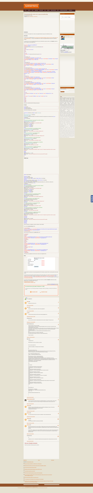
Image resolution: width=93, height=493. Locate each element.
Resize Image (70, 119)
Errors (61, 100)
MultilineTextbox (69, 115)
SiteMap (72, 120)
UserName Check (72, 121)
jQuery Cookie (67, 116)
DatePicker (73, 102)
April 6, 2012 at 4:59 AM (30, 305)
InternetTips (65, 107)
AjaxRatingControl (67, 126)
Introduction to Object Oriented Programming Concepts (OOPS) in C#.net (33, 469)
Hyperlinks (64, 130)
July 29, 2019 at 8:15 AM (30, 441)
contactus (61, 135)
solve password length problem (28, 277)
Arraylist (61, 127)
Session (71, 132)
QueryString (65, 119)
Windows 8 (64, 122)
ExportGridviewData (63, 105)
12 (58, 436)
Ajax (32, 10)
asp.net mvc (65, 99)
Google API (72, 101)
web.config (73, 108)
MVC (58, 10)
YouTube (73, 109)
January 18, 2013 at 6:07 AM (30, 337)
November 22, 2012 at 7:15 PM (31, 316)
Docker (63, 129)
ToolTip (71, 107)
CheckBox (69, 104)
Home (25, 10)
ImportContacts (69, 130)
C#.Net (68, 97)
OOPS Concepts (53, 10)
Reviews (73, 119)
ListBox (66, 115)
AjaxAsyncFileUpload (64, 110)
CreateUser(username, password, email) (29, 282)
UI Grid (61, 116)
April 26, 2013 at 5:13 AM (30, 397)
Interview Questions (63, 10)
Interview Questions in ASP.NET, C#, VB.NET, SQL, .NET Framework (33, 463)
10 (58, 419)
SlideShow (68, 107)
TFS (63, 133)
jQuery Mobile (64, 136)
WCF (61, 108)
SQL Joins (70, 108)
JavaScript (41, 10)
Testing (69, 133)
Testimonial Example (66, 133)
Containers (65, 128)
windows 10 (65, 123)
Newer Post (25, 460)
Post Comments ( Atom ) (30, 461)
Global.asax (68, 113)
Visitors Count (61, 122)
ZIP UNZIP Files (64, 116)
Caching (69, 127)
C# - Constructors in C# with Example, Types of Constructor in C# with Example (34, 479)
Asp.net (28, 16)
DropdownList (62, 101)
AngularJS (65, 101)
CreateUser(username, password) (28, 281)
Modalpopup (72, 103)
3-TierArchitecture (69, 123)
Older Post (52, 460)
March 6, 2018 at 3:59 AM (30, 433)
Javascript (68, 98)
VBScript (65, 134)
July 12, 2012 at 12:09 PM (30, 310)
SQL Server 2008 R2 (65, 120)
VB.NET (73, 97)
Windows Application (64, 103)
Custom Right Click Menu (70, 128)
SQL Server (72, 98)
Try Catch (63, 134)
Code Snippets (63, 98)
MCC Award (73, 130)
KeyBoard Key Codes (62, 115)
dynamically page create (67, 135)
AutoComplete (62, 102)
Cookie (70, 110)
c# (68, 99)
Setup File (73, 132)
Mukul (28, 301)
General (70, 97)
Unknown (28, 405)
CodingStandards (62, 128)
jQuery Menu (64, 114)
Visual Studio (73, 107)
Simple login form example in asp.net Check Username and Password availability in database (35, 465)
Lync (71, 130)
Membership (35, 16)
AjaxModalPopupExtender (69, 106)
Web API (70, 109)
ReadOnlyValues (64, 132)
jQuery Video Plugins (68, 136)
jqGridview (72, 136)
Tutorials (70, 10)
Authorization (66, 127)
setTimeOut (73, 116)
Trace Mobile (27, 12)
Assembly (63, 127)
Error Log (67, 129)
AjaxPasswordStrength (62, 126)
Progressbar (64, 108)
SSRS (73, 113)
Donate (65, 129)
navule (28, 307)
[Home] (57, 0)
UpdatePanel (64, 106)
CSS (71, 102)
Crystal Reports (72, 104)
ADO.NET (61, 109)
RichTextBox (67, 132)
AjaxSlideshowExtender (72, 126)
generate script (71, 135)
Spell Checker (61, 133)
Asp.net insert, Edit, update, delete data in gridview (30, 467)
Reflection (68, 119)
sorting (63, 123)
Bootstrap (73, 106)
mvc (73, 100)
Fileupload (70, 100)
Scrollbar (69, 132)
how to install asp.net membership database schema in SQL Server (43, 37)
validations (69, 101)
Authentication (32, 16)
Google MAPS (67, 102)
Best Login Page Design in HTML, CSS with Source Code (31, 477)
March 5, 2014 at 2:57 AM (30, 403)
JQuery (48, 10)
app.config (67, 122)
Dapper (73, 128)
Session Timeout (69, 120)
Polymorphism (72, 115)
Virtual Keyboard (68, 134)
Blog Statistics (72, 114)
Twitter (61, 114)
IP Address (66, 130)
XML (67, 105)
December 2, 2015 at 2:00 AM (31, 416)
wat (27, 312)
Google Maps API (62, 107)
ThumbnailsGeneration (68, 121)
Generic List (65, 113)
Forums (69, 129)
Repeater (68, 109)
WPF (70, 134)
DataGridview (65, 109)
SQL (45, 10)
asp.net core (70, 122)
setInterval (70, 116)
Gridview (36, 10)
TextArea (71, 133)
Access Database (68, 114)
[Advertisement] (57, 6)
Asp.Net (29, 10)
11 (58, 425)
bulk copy (72, 134)
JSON (67, 101)
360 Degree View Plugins (63, 117)
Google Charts (72, 129)
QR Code (63, 119)
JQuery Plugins (71, 99)
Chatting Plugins (72, 127)
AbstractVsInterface (72, 123)
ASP (68, 117)
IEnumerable (71, 113)
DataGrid (61, 129)
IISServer (69, 103)
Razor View (67, 108)
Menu (62, 108)
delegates (63, 135)
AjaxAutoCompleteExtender (71, 117)
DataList (73, 110)
